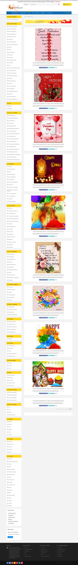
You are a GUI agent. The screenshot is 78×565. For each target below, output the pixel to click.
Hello (10, 171)
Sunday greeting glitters (14, 138)
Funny (10, 487)
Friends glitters (12, 169)
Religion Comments (13, 353)
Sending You (11, 267)
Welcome (10, 198)
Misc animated (12, 495)
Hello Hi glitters (12, 174)
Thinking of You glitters (14, 277)
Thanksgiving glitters (13, 91)
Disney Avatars (12, 474)
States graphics (12, 294)
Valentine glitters (12, 96)
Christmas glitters (12, 41)
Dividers (10, 105)
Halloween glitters (12, 60)
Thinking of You (12, 274)
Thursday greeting (12, 141)
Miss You (10, 261)
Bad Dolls (11, 377)
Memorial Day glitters (13, 75)
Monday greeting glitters (14, 128)
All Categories (68, 12)
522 (69, 409)
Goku (10, 492)
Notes (10, 412)
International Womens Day (14, 67)
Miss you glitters (12, 264)
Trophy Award (11, 297)
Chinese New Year (12, 36)
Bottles (10, 363)
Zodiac (10, 434)
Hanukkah (11, 62)
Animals (10, 458)
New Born (11, 239)
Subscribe (10, 537)
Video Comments (14, 12)
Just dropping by (12, 176)
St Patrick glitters (12, 86)
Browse (29, 16)
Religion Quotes (12, 414)
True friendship (12, 196)
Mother (10, 429)
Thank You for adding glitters (12, 190)
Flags (10, 477)
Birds (10, 466)
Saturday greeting (12, 131)
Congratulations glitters (14, 216)
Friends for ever (12, 484)
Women (10, 505)
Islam (10, 350)
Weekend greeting (12, 157)
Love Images (10, 515)
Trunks (10, 500)
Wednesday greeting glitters (14, 154)
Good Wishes (49, 12)
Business (10, 338)
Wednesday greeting (13, 151)
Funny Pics (60, 547)
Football (10, 482)
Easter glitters (12, 52)
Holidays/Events (23, 12)
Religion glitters (12, 356)
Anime (10, 464)
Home (8, 12)
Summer (10, 449)
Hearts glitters (12, 254)
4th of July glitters (12, 28)
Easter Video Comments (13, 19)
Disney (10, 424)
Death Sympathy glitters (14, 218)
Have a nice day (12, 236)
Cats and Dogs (12, 469)
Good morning (12, 120)
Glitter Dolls (11, 385)
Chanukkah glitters (13, 34)
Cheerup (10, 208)
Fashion (10, 292)
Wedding (10, 280)
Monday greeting (12, 125)
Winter (10, 452)
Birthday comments (13, 326)
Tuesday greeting (12, 146)
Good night (11, 123)
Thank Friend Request (13, 182)
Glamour (10, 490)
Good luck (11, 231)
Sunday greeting (12, 136)
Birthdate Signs (12, 324)
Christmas (11, 39)
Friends (10, 166)
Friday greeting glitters (13, 118)
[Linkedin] (19, 563)
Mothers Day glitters (13, 314)
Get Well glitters (12, 226)
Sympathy (11, 247)
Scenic (10, 497)
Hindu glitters (12, 345)
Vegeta (10, 503)
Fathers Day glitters (13, 309)
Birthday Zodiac (12, 331)
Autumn (10, 441)
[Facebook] (7, 563)
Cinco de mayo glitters (13, 44)
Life (9, 407)
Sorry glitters (11, 179)
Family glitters (12, 306)
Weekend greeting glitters (14, 159)
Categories (26, 4)
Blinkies (10, 421)
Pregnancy (11, 244)
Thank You (11, 184)
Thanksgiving (11, 88)
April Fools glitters (12, 31)
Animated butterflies (13, 461)
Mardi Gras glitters (12, 73)
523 (70, 409)
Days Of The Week (35, 12)
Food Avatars (11, 479)
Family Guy (60, 556)
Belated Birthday (12, 321)
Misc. (29, 12)
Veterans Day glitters (13, 99)
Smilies (10, 108)
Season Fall (11, 444)
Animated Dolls (12, 375)
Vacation (10, 300)
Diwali (10, 47)
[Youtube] (22, 563)
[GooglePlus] (12, 563)
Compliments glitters (13, 210)
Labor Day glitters (12, 70)
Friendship (43, 12)
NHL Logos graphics (13, 400)
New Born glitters (12, 242)
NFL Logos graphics (13, 397)
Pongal (10, 83)
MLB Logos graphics (13, 392)
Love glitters (11, 256)
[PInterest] (17, 563)
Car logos (11, 287)
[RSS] (15, 563)
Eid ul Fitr (11, 54)
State (10, 432)
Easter (10, 49)
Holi (10, 65)
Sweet (10, 272)
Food (10, 368)
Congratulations (12, 213)
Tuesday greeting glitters (14, 149)
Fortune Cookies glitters (14, 221)
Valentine (11, 93)
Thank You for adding (13, 187)
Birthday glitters (12, 329)
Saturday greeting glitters (14, 133)
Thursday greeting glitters (14, 144)
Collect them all (12, 289)
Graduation (11, 234)
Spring (10, 446)
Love (10, 409)
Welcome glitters (12, 201)
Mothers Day (11, 312)
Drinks (10, 365)
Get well (10, 223)
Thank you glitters (12, 193)
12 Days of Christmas (13, 26)
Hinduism (11, 348)
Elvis (10, 426)
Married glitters (12, 259)
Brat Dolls (11, 380)
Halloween (11, 57)
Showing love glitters (13, 269)
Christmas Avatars (12, 471)
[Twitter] (10, 563)
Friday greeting (12, 115)
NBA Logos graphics (13, 394)
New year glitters (12, 80)
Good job (11, 229)
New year (11, 78)
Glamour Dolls (12, 382)
